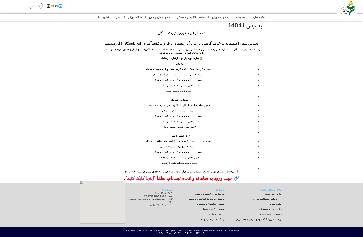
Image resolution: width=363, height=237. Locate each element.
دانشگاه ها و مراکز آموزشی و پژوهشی (206, 199)
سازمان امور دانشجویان (270, 209)
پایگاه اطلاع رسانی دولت (212, 219)
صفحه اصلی (259, 17)
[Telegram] (60, 6)
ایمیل (118, 17)
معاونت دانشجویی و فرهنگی (191, 17)
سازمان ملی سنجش (273, 194)
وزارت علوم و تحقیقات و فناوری (209, 194)
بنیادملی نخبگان (216, 214)
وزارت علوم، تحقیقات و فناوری (267, 199)
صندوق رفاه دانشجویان (213, 209)
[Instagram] (48, 6)
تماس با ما (103, 17)
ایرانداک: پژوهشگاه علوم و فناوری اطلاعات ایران (259, 219)
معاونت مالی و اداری (159, 17)
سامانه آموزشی (135, 17)
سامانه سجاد (276, 204)
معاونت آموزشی (220, 17)
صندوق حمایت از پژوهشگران (210, 204)
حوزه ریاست (240, 17)
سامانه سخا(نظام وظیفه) (270, 214)
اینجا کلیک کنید (140, 178)
